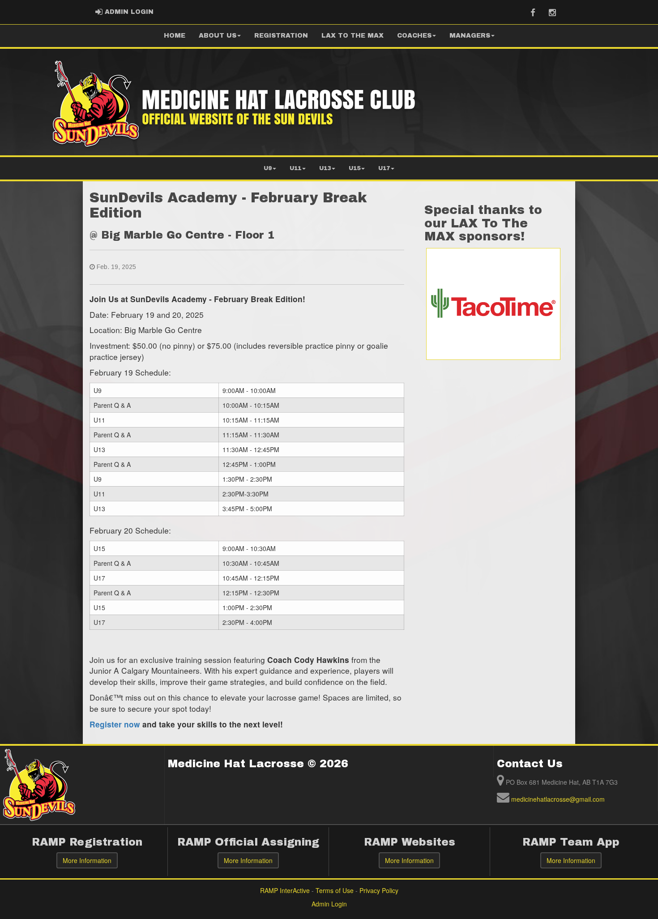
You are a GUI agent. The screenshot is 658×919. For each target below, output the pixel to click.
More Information (87, 860)
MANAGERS (469, 35)
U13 (325, 168)
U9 (268, 168)
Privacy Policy (378, 890)
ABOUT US (217, 35)
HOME (174, 35)
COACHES (414, 35)
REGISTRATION (281, 35)
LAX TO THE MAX (352, 35)
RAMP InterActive (285, 890)
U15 (354, 168)
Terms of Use (335, 890)
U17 (384, 168)
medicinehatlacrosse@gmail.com (558, 799)
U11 (295, 168)
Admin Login (329, 903)
